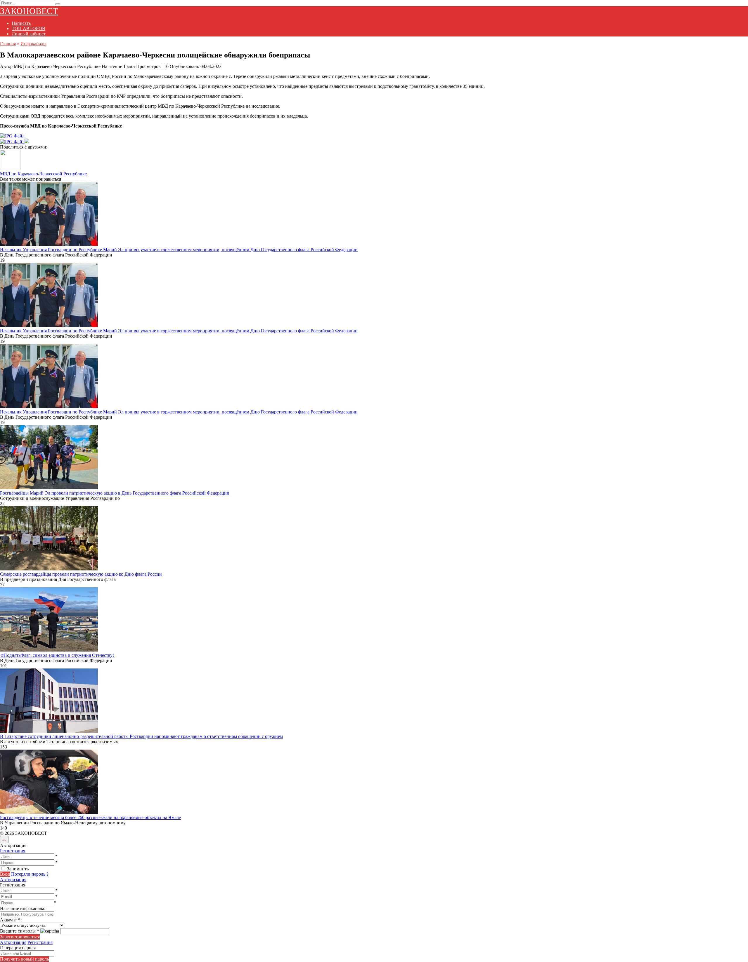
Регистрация (12, 850)
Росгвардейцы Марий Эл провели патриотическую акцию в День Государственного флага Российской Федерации (114, 492)
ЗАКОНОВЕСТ (29, 11)
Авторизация (13, 879)
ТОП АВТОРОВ (28, 28)
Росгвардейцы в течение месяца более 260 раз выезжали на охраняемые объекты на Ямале (90, 817)
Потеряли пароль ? (30, 874)
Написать (21, 23)
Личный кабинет (29, 33)
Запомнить (18, 868)
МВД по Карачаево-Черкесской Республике (43, 173)
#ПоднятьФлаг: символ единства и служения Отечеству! (57, 655)
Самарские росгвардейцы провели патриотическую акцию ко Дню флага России (81, 574)
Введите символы (19, 930)
